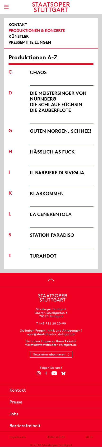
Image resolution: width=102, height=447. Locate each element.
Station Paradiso (52, 235)
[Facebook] (46, 373)
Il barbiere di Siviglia (57, 172)
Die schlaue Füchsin (56, 104)
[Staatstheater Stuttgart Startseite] (51, 7)
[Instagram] (39, 373)
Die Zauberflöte (50, 110)
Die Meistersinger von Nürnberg (58, 96)
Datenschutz (56, 437)
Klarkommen (47, 193)
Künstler (19, 36)
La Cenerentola (51, 214)
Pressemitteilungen (30, 42)
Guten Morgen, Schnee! (61, 131)
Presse (15, 402)
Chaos (38, 72)
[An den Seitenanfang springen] (51, 279)
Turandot (43, 256)
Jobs (13, 413)
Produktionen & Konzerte (37, 30)
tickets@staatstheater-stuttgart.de (51, 345)
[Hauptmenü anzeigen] (6, 7)
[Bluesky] (63, 373)
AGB (89, 437)
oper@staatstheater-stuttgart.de (51, 334)
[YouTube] (54, 373)
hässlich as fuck (52, 152)
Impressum (17, 437)
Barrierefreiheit (25, 425)
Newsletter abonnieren (49, 354)
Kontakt (18, 24)
